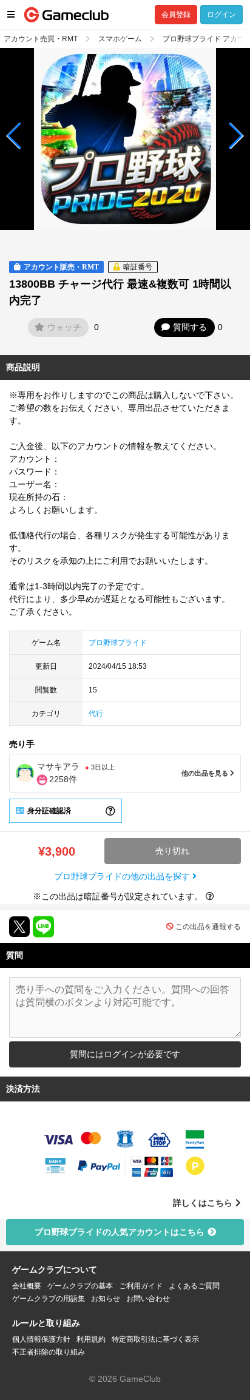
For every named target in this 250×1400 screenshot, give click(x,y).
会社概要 (26, 1286)
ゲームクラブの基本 (80, 1286)
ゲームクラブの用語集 (48, 1298)
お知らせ (105, 1298)
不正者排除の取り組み (48, 1352)
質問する (190, 327)
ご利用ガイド (141, 1286)
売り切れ (172, 851)
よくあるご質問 (194, 1286)
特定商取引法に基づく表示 (155, 1339)
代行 (96, 713)
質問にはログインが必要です (125, 1054)
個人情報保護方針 (41, 1339)
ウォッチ (64, 327)
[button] (14, 136)
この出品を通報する (208, 926)
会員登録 (176, 14)
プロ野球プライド (118, 642)
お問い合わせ (148, 1298)
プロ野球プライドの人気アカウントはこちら (119, 1232)
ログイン (221, 14)
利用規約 (91, 1339)
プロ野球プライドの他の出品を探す (123, 876)
